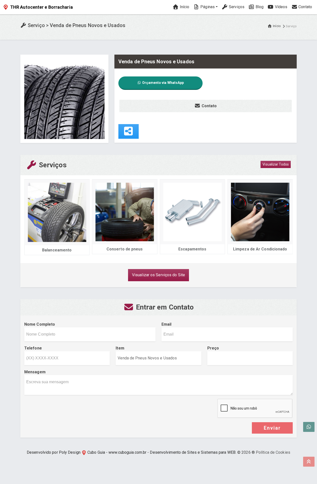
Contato (304, 6)
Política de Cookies (273, 452)
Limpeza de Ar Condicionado (260, 249)
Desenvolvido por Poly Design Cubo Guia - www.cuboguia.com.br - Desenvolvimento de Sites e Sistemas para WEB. (131, 452)
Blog (259, 6)
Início (184, 6)
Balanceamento (57, 250)
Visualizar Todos (276, 164)
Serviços (236, 6)
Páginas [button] (207, 6)
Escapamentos (192, 249)
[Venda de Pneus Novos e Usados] (64, 98)
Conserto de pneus (124, 249)
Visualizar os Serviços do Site (158, 275)
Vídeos (280, 6)
